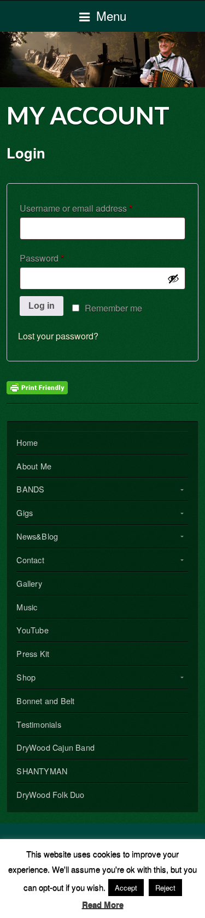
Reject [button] (165, 887)
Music (26, 607)
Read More (103, 904)
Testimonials (38, 724)
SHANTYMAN (41, 771)
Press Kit (32, 653)
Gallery (29, 583)
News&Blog (37, 536)
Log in (41, 305)
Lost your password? (58, 336)
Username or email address (94, 207)
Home (27, 442)
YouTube (32, 630)
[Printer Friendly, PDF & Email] (37, 386)
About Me (33, 466)
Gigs (24, 512)
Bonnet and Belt (45, 700)
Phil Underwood (102, 59)
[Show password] (173, 279)
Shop (26, 677)
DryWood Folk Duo (50, 794)
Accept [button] (126, 887)
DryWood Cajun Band (55, 747)
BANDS (30, 489)
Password (59, 257)
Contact (30, 559)
